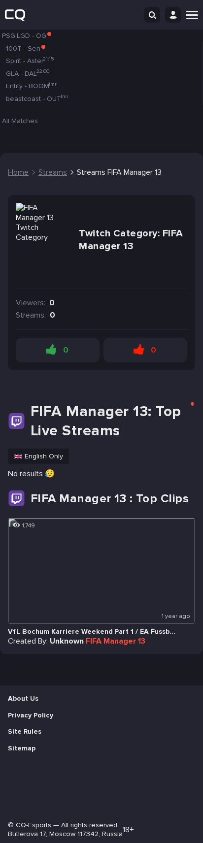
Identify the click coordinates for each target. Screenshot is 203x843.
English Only (44, 456)
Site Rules (24, 731)
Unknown (67, 641)
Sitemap (21, 748)
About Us (23, 698)
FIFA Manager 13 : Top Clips (110, 498)
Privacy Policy (30, 715)
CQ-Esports (33, 825)
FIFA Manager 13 (115, 641)
